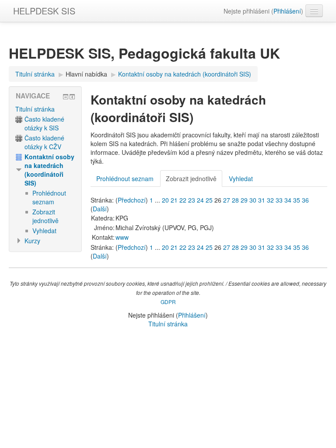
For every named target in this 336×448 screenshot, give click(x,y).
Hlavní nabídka (86, 74)
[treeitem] (45, 109)
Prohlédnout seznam (125, 178)
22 (182, 200)
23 (191, 200)
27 (226, 200)
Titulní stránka (35, 109)
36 (305, 200)
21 (174, 200)
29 (244, 200)
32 (270, 200)
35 (296, 200)
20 (165, 200)
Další (100, 208)
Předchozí (132, 200)
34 (287, 200)
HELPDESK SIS (44, 10)
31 (261, 200)
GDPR (168, 301)
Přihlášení (287, 11)
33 (279, 200)
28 (235, 200)
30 (252, 200)
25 (209, 200)
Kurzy (32, 240)
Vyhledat (241, 178)
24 (200, 200)
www (122, 237)
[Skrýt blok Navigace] (65, 96)
